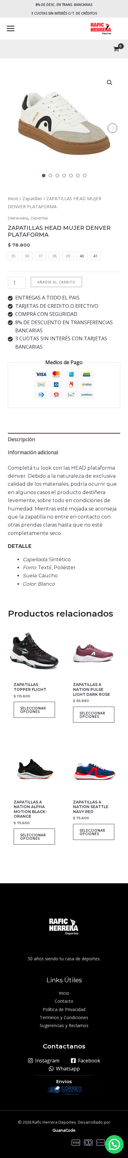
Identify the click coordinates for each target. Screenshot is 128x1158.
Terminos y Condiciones (64, 1017)
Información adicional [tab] (33, 452)
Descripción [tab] (21, 439)
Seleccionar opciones (33, 710)
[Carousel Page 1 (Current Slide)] (43, 175)
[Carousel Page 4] (64, 175)
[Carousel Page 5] (71, 175)
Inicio (13, 198)
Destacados (18, 218)
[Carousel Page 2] (50, 175)
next (112, 128)
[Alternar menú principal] (10, 28)
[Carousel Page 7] (84, 175)
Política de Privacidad (64, 1009)
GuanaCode (64, 1130)
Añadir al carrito (56, 282)
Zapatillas (32, 198)
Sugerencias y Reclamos (64, 1025)
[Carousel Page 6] (78, 175)
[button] (109, 82)
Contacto (64, 1001)
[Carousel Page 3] (57, 175)
